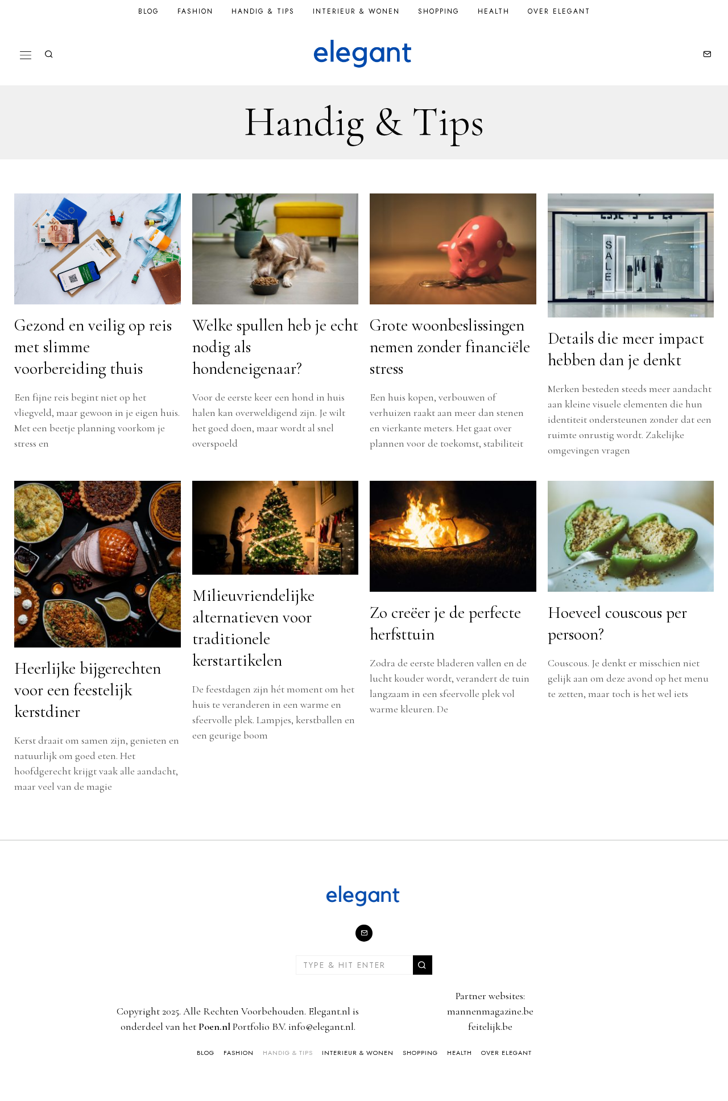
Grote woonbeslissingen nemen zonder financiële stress (450, 346)
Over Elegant (559, 11)
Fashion (195, 11)
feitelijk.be (490, 1026)
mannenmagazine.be (490, 1011)
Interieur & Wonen (356, 11)
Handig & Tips (263, 11)
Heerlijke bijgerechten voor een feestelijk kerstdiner (87, 689)
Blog (148, 11)
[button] (422, 965)
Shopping (439, 11)
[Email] (707, 54)
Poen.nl (214, 1026)
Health (494, 11)
